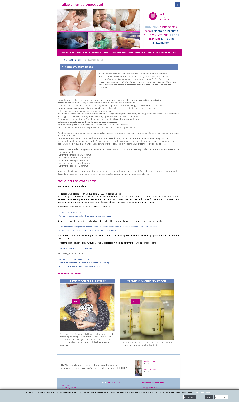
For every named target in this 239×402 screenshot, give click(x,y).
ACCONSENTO (221, 397)
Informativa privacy (202, 392)
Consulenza (83, 53)
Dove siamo (66, 59)
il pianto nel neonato (164, 31)
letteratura (168, 53)
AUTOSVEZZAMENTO (156, 35)
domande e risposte (122, 53)
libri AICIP (140, 53)
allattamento (75, 59)
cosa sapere (67, 53)
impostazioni (189, 397)
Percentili (154, 53)
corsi (106, 53)
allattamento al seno (83, 364)
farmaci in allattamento (163, 40)
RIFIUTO (209, 397)
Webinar (96, 53)
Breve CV (147, 364)
